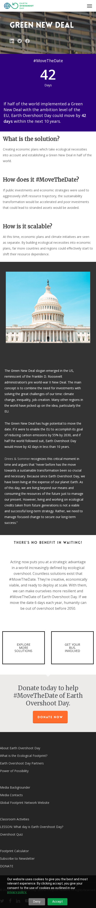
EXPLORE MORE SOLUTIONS (23, 647)
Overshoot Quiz (11, 834)
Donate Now (50, 717)
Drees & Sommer (17, 459)
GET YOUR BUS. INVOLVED (72, 647)
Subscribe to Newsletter (17, 858)
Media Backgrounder (15, 787)
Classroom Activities (14, 819)
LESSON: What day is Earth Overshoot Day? (31, 827)
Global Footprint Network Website (24, 802)
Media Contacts (11, 795)
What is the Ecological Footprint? (23, 755)
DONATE (6, 866)
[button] (89, 6)
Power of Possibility (14, 771)
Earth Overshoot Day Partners (22, 763)
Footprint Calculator (14, 851)
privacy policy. (17, 892)
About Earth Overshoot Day (20, 748)
